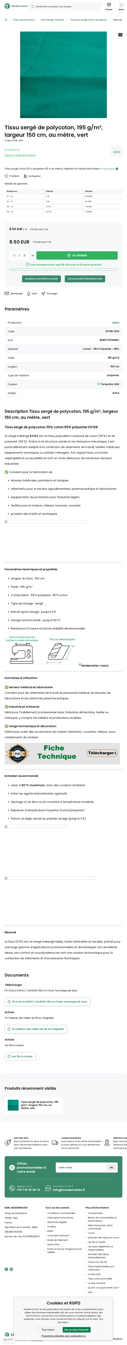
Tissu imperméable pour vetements (101, 1268)
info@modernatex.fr (69, 1190)
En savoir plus (107, 168)
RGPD (50, 1231)
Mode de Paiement (57, 1240)
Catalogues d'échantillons (85, 278)
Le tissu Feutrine (96, 1283)
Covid (91, 1233)
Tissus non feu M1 (97, 1262)
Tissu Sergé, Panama (52, 19)
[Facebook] (6, 1269)
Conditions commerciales (61, 1213)
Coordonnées (95, 1213)
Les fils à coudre (96, 1242)
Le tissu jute (94, 1274)
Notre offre (53, 1244)
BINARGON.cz (115, 1338)
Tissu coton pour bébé (100, 1278)
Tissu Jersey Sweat (24, 19)
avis (90, 1292)
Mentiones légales (57, 1222)
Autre (116, 151)
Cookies (51, 1226)
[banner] (14, 6)
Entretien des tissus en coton (103, 1237)
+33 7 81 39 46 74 (28, 1190)
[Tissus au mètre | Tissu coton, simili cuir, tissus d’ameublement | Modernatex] (6, 19)
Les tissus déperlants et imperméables (100, 1248)
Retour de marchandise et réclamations (102, 1219)
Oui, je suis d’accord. (76, 1329)
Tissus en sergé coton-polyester (88, 19)
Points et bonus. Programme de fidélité (64, 1250)
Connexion (111, 1167)
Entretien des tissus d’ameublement (98, 1256)
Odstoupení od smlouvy (60, 1217)
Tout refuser (48, 1329)
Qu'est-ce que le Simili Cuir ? (103, 1287)
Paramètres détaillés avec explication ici (64, 1336)
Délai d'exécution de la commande (100, 1227)
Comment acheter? (58, 1235)
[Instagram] (11, 1269)
